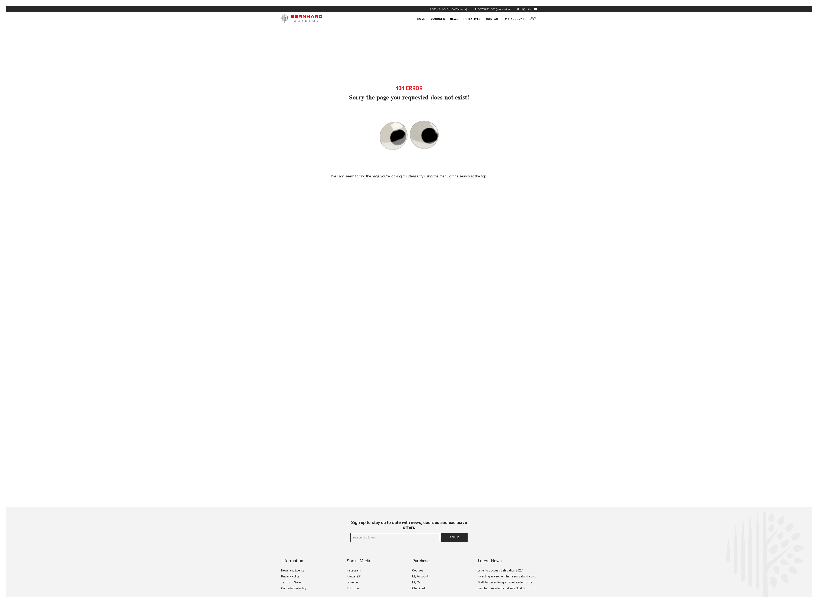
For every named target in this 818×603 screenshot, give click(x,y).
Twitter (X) (354, 576)
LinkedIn (352, 582)
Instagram (354, 570)
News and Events (292, 570)
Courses (417, 570)
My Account (420, 576)
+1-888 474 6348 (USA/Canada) (447, 9)
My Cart (417, 582)
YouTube (353, 588)
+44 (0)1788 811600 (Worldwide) (491, 9)
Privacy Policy (290, 576)
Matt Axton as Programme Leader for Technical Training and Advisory (507, 582)
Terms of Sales (291, 582)
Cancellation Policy (293, 588)
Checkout (418, 588)
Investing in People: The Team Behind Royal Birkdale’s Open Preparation (507, 576)
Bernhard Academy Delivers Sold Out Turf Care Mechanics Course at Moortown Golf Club (507, 588)
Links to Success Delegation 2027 (500, 570)
